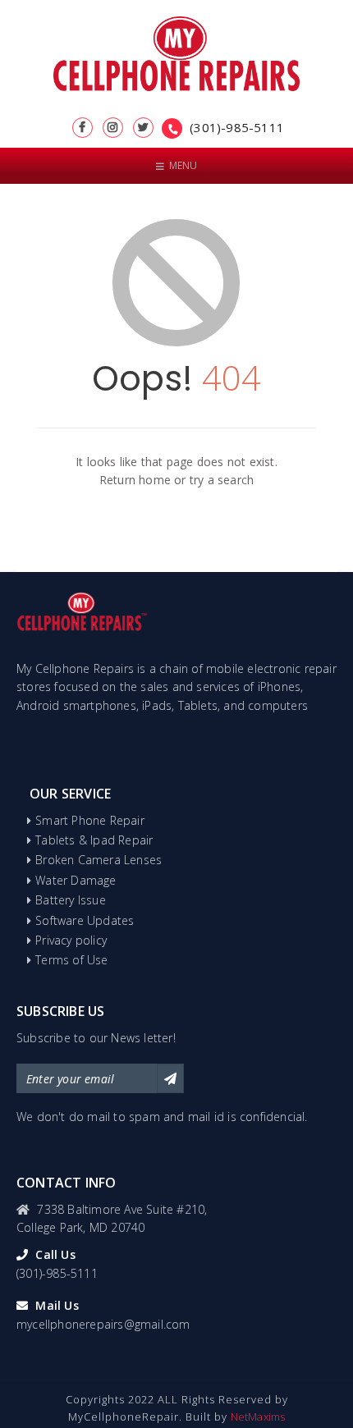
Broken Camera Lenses (98, 859)
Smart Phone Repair (89, 820)
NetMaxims (258, 1416)
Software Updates (84, 920)
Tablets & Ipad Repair (94, 840)
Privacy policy (71, 940)
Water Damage (75, 880)
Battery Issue (70, 900)
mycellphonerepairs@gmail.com (103, 1324)
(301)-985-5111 (237, 127)
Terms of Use (71, 960)
